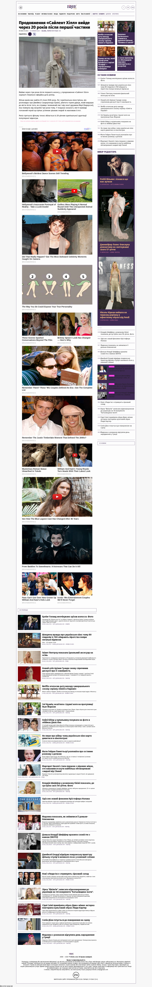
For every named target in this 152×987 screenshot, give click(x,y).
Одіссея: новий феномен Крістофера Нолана (66, 799)
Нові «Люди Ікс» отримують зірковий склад (65, 874)
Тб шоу (37, 14)
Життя (95, 14)
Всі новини (22, 14)
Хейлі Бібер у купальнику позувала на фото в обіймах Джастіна (66, 721)
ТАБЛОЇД (31, 14)
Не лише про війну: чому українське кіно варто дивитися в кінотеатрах (67, 737)
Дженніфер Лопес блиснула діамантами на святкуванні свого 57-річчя (115, 247)
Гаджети (62, 14)
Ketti (54, 624)
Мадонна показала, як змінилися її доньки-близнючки (65, 817)
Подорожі (71, 14)
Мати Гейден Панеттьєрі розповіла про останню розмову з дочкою (67, 752)
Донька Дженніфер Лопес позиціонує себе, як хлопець (119, 378)
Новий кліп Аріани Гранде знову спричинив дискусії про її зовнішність (65, 669)
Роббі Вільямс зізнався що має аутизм (114, 180)
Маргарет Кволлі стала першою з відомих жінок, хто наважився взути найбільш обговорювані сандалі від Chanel (67, 768)
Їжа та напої (85, 14)
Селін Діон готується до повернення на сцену (66, 920)
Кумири (101, 14)
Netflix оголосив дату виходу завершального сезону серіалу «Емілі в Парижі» (66, 687)
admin (54, 644)
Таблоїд (67, 678)
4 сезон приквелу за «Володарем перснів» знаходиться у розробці (125, 62)
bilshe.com (74, 957)
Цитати (108, 14)
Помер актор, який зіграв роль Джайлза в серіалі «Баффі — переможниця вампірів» (106, 64)
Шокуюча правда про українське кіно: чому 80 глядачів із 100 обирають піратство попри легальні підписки (67, 637)
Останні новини (107, 75)
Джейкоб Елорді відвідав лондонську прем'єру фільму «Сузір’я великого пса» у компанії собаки (68, 855)
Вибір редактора (107, 151)
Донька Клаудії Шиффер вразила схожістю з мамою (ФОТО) (66, 835)
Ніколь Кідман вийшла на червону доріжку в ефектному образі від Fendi (114, 315)
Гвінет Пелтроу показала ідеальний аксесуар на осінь (67, 653)
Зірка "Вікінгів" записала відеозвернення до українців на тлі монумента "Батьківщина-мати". (67, 890)
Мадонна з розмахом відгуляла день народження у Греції (68, 936)
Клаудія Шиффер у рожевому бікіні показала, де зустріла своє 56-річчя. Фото (68, 784)
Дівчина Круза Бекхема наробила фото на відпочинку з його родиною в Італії (121, 386)
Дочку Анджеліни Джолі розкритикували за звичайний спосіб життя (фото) (121, 369)
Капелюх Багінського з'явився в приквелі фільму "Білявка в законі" (126, 38)
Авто (78, 14)
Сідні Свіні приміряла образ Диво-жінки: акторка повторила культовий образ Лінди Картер (68, 906)
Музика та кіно (47, 14)
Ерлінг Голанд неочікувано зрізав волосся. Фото (67, 616)
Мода (56, 14)
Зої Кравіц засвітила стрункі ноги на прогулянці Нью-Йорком (67, 705)
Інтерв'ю (115, 14)
